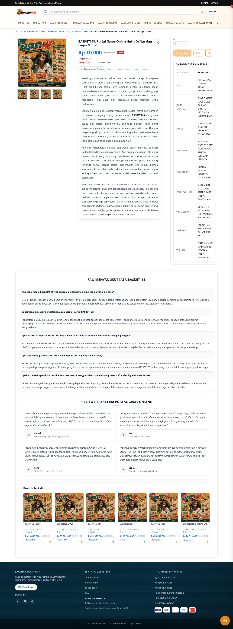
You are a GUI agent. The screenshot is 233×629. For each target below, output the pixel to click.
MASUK (214, 3)
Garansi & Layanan (164, 603)
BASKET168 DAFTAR (83, 22)
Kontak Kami (91, 582)
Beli (198, 53)
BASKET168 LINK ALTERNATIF (79, 31)
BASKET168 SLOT (153, 22)
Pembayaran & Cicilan (166, 597)
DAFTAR (204, 3)
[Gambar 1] (23, 94)
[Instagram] (25, 601)
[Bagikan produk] (158, 43)
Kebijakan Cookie (163, 587)
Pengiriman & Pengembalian (169, 592)
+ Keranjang (182, 53)
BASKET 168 (39, 22)
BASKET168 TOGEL (130, 22)
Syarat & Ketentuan (165, 577)
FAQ (87, 592)
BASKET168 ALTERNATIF (200, 22)
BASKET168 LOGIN (59, 22)
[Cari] (45, 11)
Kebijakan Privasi (163, 582)
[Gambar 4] (57, 94)
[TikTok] (32, 601)
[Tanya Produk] (208, 53)
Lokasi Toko (91, 587)
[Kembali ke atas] (226, 612)
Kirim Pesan (28, 587)
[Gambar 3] (46, 94)
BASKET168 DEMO (107, 22)
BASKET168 (23, 22)
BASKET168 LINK (175, 22)
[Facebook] (17, 601)
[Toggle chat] (225, 620)
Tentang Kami (92, 577)
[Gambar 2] (34, 94)
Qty (175, 39)
